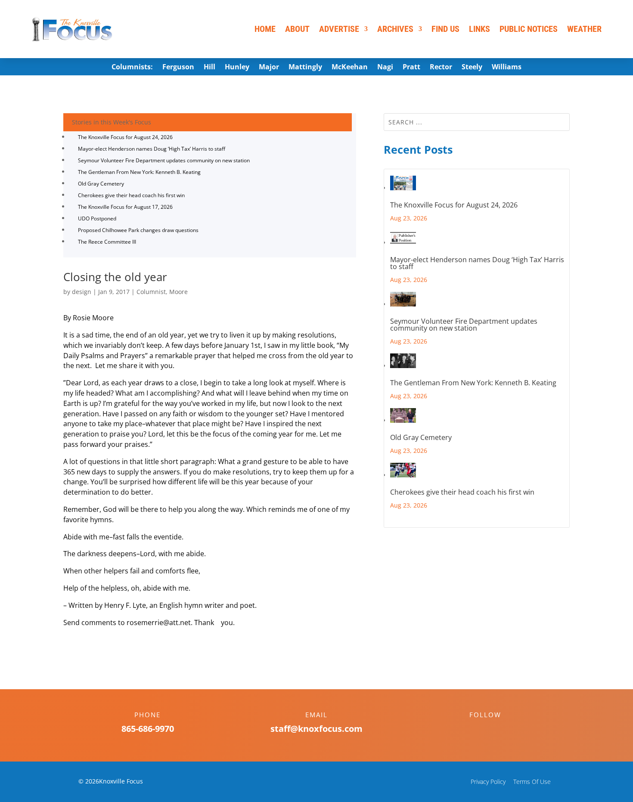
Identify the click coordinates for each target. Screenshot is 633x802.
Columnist (151, 292)
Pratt (411, 67)
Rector (441, 67)
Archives (395, 29)
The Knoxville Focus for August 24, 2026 (125, 137)
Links (479, 29)
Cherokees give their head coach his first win (131, 195)
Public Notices (529, 29)
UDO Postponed (97, 218)
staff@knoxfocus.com (316, 728)
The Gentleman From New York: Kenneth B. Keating (139, 172)
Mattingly (305, 67)
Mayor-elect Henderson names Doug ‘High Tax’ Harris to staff (151, 148)
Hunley (237, 67)
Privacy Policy (488, 781)
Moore (178, 292)
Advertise (339, 29)
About (297, 29)
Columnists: (132, 67)
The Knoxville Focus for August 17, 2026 (125, 207)
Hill (209, 67)
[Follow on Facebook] (477, 730)
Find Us (445, 29)
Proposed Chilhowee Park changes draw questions (138, 230)
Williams (506, 67)
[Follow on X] (494, 730)
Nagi (385, 67)
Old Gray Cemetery (101, 183)
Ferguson (178, 67)
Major (269, 67)
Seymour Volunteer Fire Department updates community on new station (164, 160)
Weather (584, 29)
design (81, 292)
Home (265, 29)
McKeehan (350, 67)
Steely (472, 67)
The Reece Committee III (107, 241)
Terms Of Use (532, 781)
